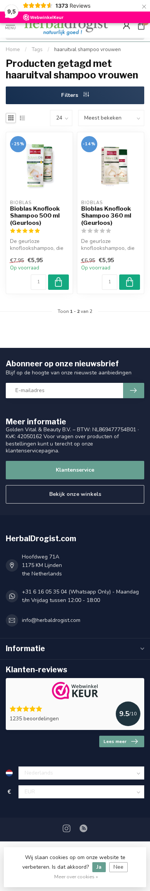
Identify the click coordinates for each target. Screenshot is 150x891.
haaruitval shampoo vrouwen (87, 49)
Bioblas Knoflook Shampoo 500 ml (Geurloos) (35, 215)
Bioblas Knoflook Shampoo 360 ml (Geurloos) (106, 215)
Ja (99, 867)
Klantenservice (75, 470)
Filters (70, 95)
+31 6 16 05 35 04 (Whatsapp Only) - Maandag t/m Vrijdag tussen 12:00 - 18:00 (80, 596)
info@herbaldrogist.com (51, 620)
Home (13, 49)
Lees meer (115, 741)
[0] (141, 25)
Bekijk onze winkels (75, 494)
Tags (37, 49)
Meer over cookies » (76, 876)
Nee (118, 867)
